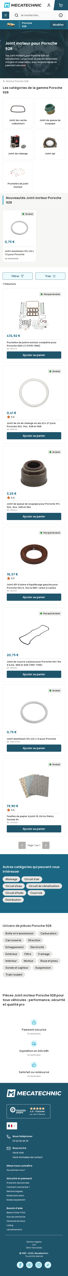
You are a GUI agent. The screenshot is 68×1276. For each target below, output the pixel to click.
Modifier (58, 24)
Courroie (36, 893)
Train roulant (13, 974)
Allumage (11, 879)
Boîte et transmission (19, 933)
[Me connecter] (49, 5)
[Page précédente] (22, 845)
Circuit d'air (31, 879)
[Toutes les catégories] (5, 15)
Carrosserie (13, 940)
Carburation (48, 933)
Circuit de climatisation (44, 886)
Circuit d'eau (13, 886)
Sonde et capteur (16, 967)
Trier (48, 276)
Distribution (13, 900)
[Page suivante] (46, 845)
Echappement (14, 947)
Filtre (27, 954)
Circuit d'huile (14, 893)
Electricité (37, 947)
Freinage (44, 954)
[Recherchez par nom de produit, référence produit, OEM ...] (61, 15)
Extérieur (11, 954)
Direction (34, 940)
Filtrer (15, 276)
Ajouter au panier (34, 355)
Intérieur (11, 961)
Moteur (29, 961)
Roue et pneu (49, 961)
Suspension (43, 967)
